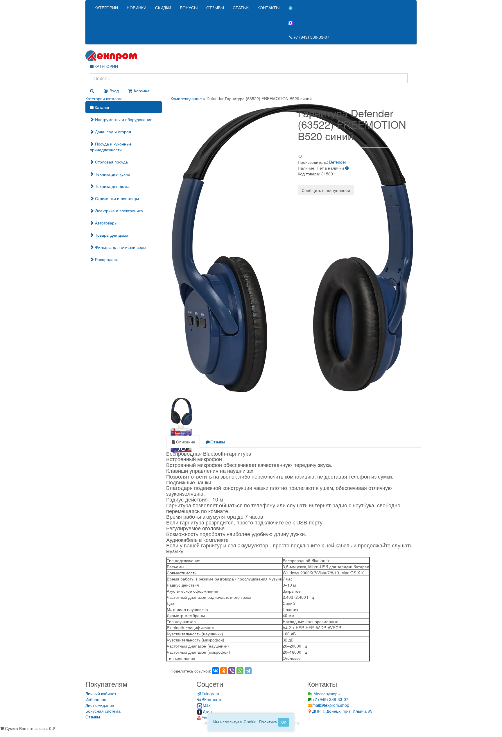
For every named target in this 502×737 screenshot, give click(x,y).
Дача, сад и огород (112, 131)
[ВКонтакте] (215, 670)
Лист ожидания (99, 705)
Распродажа (106, 259)
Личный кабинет (100, 693)
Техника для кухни (112, 174)
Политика (268, 722)
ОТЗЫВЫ (215, 7)
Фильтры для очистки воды (120, 247)
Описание (185, 442)
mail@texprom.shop (330, 705)
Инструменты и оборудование (123, 119)
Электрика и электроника (118, 210)
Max (207, 705)
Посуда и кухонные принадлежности (111, 146)
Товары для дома (111, 235)
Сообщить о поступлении (326, 190)
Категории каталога (104, 98)
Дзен (207, 711)
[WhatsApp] (239, 670)
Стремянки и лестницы (116, 198)
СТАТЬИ (241, 7)
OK (283, 722)
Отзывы (217, 442)
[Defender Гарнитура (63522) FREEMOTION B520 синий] (293, 248)
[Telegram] (248, 670)
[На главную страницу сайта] (251, 55)
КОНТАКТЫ (268, 7)
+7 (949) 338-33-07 (311, 37)
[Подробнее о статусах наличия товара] (347, 168)
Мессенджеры (326, 693)
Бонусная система (103, 711)
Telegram (210, 693)
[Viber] (231, 670)
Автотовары (105, 223)
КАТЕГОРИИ (106, 7)
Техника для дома (112, 186)
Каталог (102, 107)
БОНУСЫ (189, 7)
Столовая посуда (111, 162)
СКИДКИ (163, 7)
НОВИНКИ (136, 7)
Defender (337, 162)
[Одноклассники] (223, 670)
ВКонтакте (211, 699)
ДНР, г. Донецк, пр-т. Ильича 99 (342, 711)
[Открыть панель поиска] (91, 91)
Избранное (95, 699)
